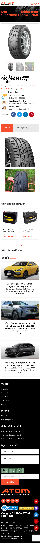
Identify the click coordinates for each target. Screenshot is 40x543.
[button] (13, 114)
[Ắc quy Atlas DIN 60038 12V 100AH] (10, 225)
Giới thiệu (4, 389)
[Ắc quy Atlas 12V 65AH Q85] (30, 225)
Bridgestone (12, 86)
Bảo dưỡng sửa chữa (8, 420)
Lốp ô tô (4, 416)
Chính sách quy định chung (10, 431)
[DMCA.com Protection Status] (27, 508)
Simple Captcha (8, 466)
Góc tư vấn (5, 393)
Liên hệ (3, 404)
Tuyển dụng (5, 400)
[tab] (7, 128)
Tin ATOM (4, 397)
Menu (36, 4)
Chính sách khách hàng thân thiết (12, 439)
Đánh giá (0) (22, 127)
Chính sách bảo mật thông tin (11, 435)
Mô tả (7, 127)
